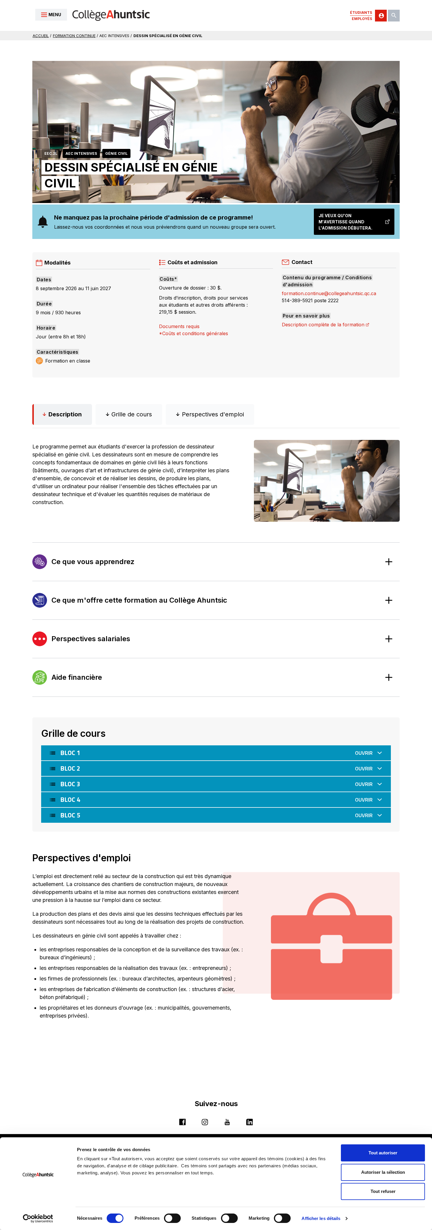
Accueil (41, 35)
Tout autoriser (383, 1152)
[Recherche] (394, 15)
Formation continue (74, 35)
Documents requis (179, 326)
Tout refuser (383, 1191)
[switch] (172, 1218)
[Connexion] (381, 15)
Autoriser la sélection (383, 1172)
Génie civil (116, 153)
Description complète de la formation (325, 325)
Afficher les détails (321, 1218)
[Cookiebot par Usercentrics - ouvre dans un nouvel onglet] (38, 1218)
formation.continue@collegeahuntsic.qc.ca (329, 293)
